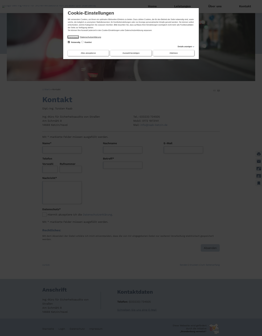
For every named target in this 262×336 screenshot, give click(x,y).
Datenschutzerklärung (90, 37)
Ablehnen (174, 53)
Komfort (88, 42)
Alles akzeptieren (88, 53)
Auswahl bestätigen (131, 53)
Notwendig (76, 42)
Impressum (73, 37)
